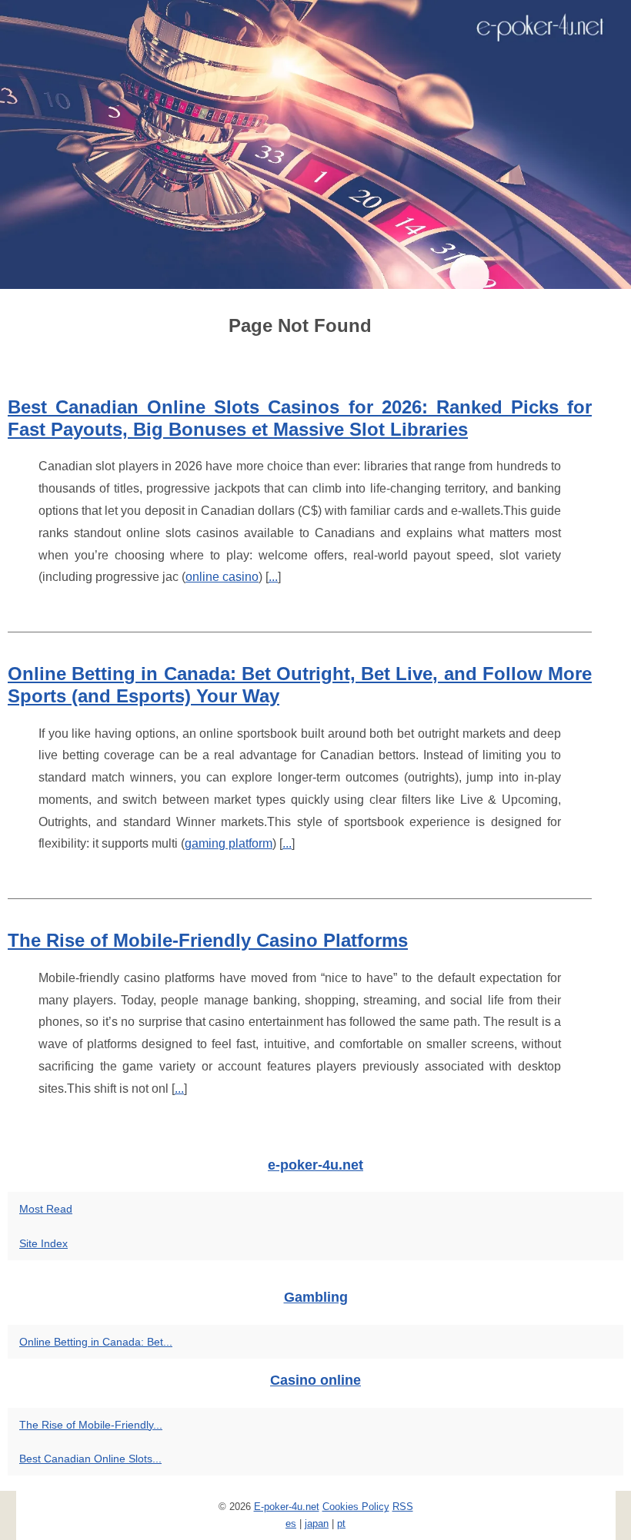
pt (341, 1523)
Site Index (43, 1243)
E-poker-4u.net (286, 1506)
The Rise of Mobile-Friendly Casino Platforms (208, 940)
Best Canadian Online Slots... (90, 1458)
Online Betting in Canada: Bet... (95, 1342)
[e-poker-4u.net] (315, 144)
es (290, 1523)
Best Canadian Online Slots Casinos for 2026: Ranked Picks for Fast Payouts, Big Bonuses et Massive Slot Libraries (300, 418)
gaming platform (228, 843)
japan (317, 1523)
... (273, 576)
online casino (222, 576)
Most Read (45, 1209)
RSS (402, 1506)
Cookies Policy (355, 1506)
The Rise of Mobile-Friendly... (90, 1425)
